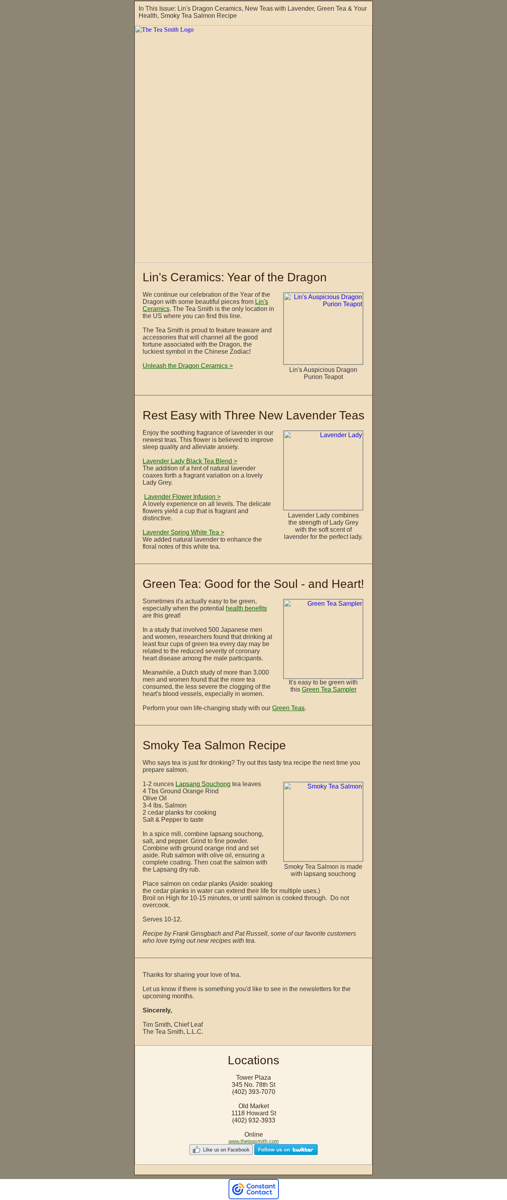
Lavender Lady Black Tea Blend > (190, 461)
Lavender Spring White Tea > (183, 532)
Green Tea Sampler (329, 689)
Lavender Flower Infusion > (182, 496)
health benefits (246, 608)
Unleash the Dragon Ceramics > (188, 365)
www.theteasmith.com (254, 1141)
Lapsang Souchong (203, 784)
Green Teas (288, 708)
